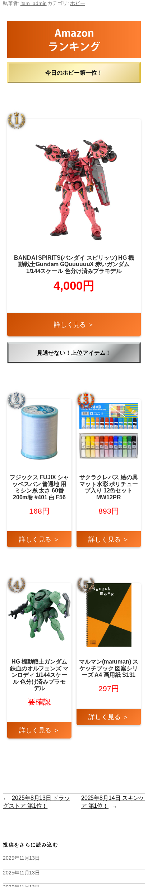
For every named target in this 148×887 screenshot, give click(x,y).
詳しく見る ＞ (74, 324)
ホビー (77, 3)
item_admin (33, 3)
